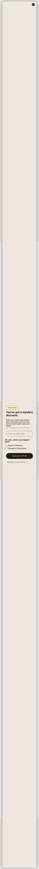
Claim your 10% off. (19, 456)
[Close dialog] (33, 4)
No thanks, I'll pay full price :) (17, 462)
